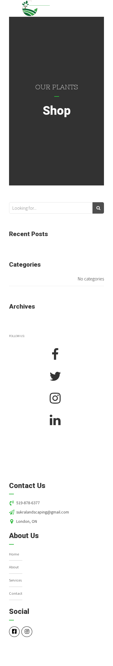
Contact (15, 593)
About (14, 566)
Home (14, 554)
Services (15, 580)
